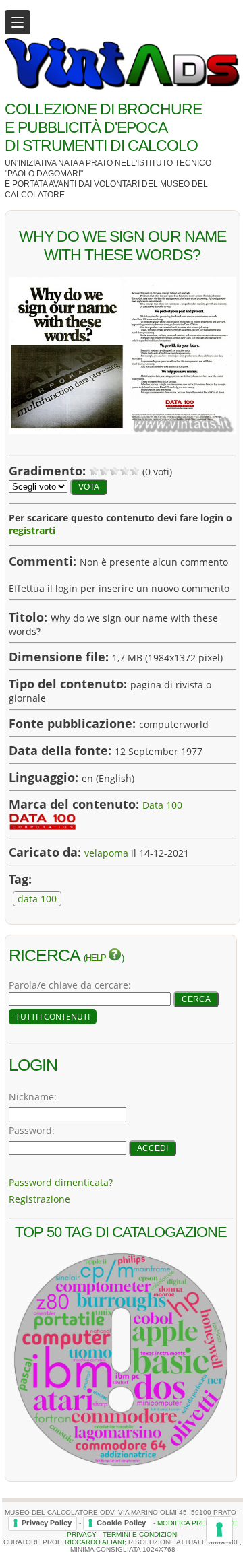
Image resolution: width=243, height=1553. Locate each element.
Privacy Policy (47, 1522)
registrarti (32, 530)
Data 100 (162, 805)
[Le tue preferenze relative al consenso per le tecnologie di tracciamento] (219, 1529)
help (97, 958)
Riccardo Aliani (94, 1542)
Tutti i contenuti (53, 1016)
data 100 (37, 898)
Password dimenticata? (61, 1182)
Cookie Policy (121, 1522)
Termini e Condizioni (141, 1534)
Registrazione (39, 1199)
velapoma (106, 853)
